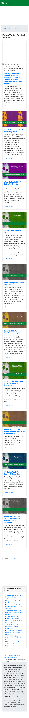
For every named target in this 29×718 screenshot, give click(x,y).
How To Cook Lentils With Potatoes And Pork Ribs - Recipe (14, 632)
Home (4, 28)
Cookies (6, 657)
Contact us (13, 657)
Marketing (17, 655)
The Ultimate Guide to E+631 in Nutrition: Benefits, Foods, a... (13, 638)
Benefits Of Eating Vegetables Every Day (13, 332)
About (5, 655)
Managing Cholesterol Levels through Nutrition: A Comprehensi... (13, 620)
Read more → (9, 106)
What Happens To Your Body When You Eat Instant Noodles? (13, 612)
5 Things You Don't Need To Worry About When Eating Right (13, 383)
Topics (10, 28)
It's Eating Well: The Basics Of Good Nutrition (13, 473)
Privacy (11, 655)
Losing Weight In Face (13, 616)
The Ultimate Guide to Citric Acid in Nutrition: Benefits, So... (12, 626)
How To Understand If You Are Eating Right (14, 131)
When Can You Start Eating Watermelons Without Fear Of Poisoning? (12, 519)
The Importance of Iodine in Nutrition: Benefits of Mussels (14, 644)
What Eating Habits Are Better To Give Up (13, 183)
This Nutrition (6, 3)
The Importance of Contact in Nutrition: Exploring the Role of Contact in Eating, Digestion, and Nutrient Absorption (13, 78)
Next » (14, 558)
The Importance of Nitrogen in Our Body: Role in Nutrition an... (14, 601)
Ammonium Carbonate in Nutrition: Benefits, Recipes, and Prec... (13, 607)
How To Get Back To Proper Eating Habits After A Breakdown (14, 431)
